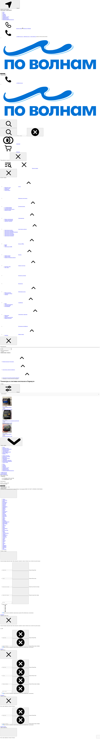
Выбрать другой (8, 10)
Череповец (4, 547)
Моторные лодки (8, 187)
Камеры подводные (8, 318)
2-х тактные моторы (8, 207)
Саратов (3, 534)
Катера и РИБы (5, 452)
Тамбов (3, 538)
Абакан (3, 499)
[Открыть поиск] (8, 124)
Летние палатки (7, 256)
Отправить (2, 614)
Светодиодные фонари (9, 304)
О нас (3, 12)
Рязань (3, 531)
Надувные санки (8, 266)
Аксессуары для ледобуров (9, 234)
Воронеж (4, 505)
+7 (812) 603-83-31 (3, 473)
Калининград (4, 511)
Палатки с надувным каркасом (10, 257)
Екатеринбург (4, 506)
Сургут (3, 537)
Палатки (4, 453)
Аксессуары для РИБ (8, 246)
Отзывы (3, 464)
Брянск (3, 501)
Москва (3, 519)
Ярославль (4, 549)
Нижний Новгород (5, 521)
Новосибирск (4, 523)
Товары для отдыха (5, 455)
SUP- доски (7, 267)
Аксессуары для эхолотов (9, 235)
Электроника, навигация (6, 460)
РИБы (6, 245)
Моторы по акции (8, 210)
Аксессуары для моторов (9, 231)
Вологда (3, 504)
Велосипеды (4, 457)
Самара (3, 532)
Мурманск (4, 520)
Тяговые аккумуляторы (9, 220)
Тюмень (3, 543)
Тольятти (4, 540)
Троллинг (6, 294)
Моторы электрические (9, 219)
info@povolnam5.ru (3, 474)
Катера (6, 244)
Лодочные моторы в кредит (9, 209)
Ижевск (3, 508)
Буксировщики (7, 306)
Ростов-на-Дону (5, 530)
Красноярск (4, 516)
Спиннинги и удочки (8, 293)
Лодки (3, 447)
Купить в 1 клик (9, 409)
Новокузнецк (4, 522)
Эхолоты (6, 316)
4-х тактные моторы (8, 208)
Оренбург (4, 525)
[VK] (1, 73)
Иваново (4, 507)
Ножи (6, 303)
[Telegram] (2, 73)
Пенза (3, 526)
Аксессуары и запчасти (6, 451)
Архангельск (4, 500)
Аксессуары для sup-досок (9, 233)
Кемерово (4, 512)
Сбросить (8, 352)
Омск (3, 524)
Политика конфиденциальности (8, 19)
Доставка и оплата (5, 16)
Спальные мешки (8, 305)
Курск (3, 517)
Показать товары (3, 352)
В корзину (4, 409)
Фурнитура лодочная (6, 456)
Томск (3, 541)
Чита (3, 548)
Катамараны (7, 189)
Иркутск (4, 509)
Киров (3, 513)
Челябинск (4, 546)
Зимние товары (5, 462)
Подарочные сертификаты (7, 461)
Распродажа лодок (5, 18)
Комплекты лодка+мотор (6, 449)
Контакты (4, 15)
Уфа (3, 544)
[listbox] (50, 394)
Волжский (4, 503)
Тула (3, 542)
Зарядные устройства (8, 221)
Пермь (3, 527)
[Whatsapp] (4, 73)
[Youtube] (3, 73)
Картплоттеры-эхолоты (9, 317)
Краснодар (4, 515)
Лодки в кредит (7, 190)
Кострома (4, 514)
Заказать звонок (3, 726)
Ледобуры (6, 335)
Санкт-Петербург (5, 533)
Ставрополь (4, 536)
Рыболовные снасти (6, 458)
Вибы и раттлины (8, 292)
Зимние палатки (7, 255)
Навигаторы (7, 315)
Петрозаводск (4, 528)
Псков (3, 529)
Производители (5, 17)
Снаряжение (4, 459)
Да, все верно (3, 10)
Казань (3, 510)
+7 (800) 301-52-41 (3, 472)
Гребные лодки (7, 188)
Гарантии (4, 14)
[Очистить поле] (20, 566)
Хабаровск (4, 545)
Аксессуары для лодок (9, 230)
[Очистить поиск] (35, 132)
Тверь (3, 539)
